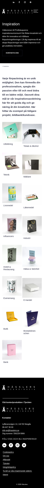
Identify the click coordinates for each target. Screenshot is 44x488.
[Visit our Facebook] (11, 445)
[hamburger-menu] (35, 11)
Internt (5, 475)
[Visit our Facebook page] (19, 2)
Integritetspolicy (9, 467)
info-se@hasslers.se (10, 430)
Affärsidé (6, 460)
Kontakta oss (12, 53)
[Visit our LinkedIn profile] (13, 2)
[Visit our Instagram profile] (24, 2)
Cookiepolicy (8, 452)
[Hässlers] (17, 14)
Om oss (6, 456)
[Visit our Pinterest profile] (30, 2)
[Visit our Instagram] (17, 445)
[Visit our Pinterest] (24, 445)
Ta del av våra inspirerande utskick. (17, 471)
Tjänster (6, 463)
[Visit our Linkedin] (4, 445)
